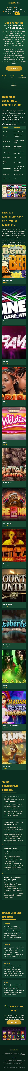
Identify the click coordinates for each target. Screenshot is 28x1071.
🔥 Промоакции (7, 11)
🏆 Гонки (9, 7)
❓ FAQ (23, 11)
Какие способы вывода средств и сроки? (12, 879)
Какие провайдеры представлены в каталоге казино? (13, 851)
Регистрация (14, 1022)
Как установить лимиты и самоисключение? (13, 823)
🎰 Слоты (10, 13)
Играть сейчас (14, 68)
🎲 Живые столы (10, 9)
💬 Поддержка (16, 11)
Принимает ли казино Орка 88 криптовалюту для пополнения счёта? (14, 799)
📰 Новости (19, 9)
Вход (17, 13)
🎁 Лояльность (17, 7)
